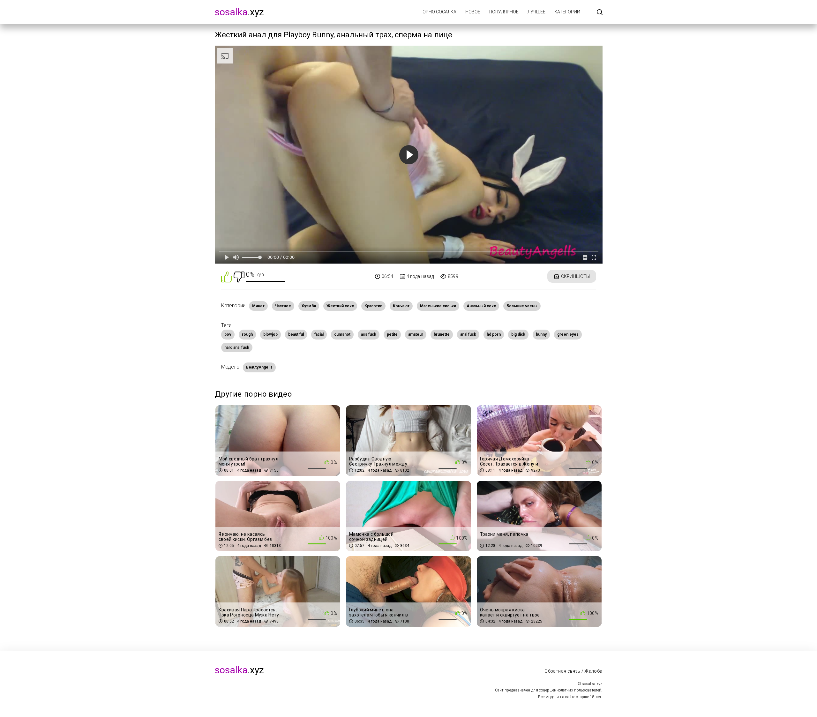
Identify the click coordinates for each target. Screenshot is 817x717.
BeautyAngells (259, 367)
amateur (415, 334)
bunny (541, 334)
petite (392, 334)
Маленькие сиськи (438, 306)
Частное (283, 306)
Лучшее (536, 11)
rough (247, 334)
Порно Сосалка (438, 11)
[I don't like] (239, 276)
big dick (518, 334)
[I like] (226, 276)
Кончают (401, 306)
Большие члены (521, 306)
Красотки (373, 306)
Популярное (504, 11)
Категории (567, 11)
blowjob (270, 334)
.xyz (239, 12)
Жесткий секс (340, 306)
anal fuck (468, 334)
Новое (472, 11)
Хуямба (309, 306)
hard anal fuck (236, 347)
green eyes (568, 334)
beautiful (296, 334)
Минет (258, 306)
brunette (442, 334)
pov (227, 334)
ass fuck (368, 334)
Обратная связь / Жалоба (573, 671)
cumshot (342, 334)
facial (319, 334)
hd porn (494, 334)
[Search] (600, 12)
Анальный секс (481, 306)
